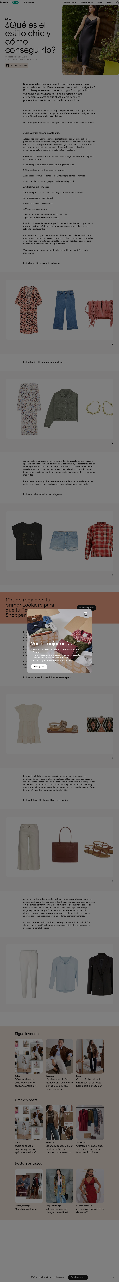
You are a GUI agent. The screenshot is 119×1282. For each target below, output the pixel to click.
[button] (85, 614)
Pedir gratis (39, 667)
